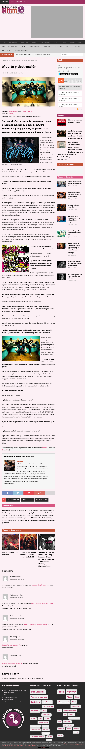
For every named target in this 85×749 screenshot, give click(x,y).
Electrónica (58, 46)
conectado (20, 678)
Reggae (69, 728)
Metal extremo (27, 111)
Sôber (40, 719)
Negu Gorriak (46, 715)
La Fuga (47, 719)
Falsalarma (45, 726)
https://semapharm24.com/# (12, 663)
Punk (73, 702)
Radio (80, 42)
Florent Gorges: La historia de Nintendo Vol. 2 (74, 233)
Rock (3, 46)
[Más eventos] (62, 159)
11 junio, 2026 (72, 268)
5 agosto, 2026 (73, 237)
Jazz (65, 714)
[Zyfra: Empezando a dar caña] (10, 542)
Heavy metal (63, 702)
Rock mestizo (67, 722)
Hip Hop (71, 692)
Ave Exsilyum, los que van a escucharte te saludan (75, 276)
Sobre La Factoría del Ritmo (19, 2)
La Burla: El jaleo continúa (73, 206)
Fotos (55, 42)
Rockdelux (47, 702)
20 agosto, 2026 (73, 186)
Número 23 (45, 448)
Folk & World (76, 46)
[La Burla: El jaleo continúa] (61, 207)
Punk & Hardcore (34, 46)
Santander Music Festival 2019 (37, 737)
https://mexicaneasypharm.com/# (42, 603)
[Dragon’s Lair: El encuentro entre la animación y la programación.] (61, 219)
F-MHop (11, 114)
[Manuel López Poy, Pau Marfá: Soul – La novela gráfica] (61, 195)
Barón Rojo (35, 702)
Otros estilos (6, 51)
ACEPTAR (43, 747)
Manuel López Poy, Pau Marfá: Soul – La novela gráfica (74, 195)
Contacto (5, 2)
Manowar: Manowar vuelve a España (75, 121)
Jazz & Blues (47, 46)
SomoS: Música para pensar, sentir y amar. (75, 182)
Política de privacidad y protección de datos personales (15, 691)
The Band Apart (41, 500)
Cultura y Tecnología (21, 51)
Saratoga (49, 740)
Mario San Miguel (43, 722)
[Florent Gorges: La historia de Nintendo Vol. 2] (61, 233)
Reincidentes (45, 733)
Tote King (49, 736)
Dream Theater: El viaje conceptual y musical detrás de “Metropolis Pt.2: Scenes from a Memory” (74, 248)
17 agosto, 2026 (73, 199)
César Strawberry (35, 730)
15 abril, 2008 (9, 73)
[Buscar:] (72, 54)
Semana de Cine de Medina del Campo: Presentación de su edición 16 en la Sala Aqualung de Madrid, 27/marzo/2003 (46, 559)
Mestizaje (76, 732)
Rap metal (76, 728)
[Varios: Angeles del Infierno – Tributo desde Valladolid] (28, 542)
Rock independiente (70, 710)
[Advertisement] (58, 21)
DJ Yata (33, 719)
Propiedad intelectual (10, 697)
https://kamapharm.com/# (11, 645)
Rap (77, 697)
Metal (24, 46)
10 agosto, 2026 (73, 225)
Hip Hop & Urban (13, 46)
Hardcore (72, 714)
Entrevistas (13, 42)
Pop (67, 46)
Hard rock (60, 735)
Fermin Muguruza (39, 697)
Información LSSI (9, 699)
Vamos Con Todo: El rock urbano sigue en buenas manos (75, 264)
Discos (34, 42)
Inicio (4, 42)
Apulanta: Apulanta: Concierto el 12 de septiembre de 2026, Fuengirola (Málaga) (75, 135)
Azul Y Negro (45, 730)
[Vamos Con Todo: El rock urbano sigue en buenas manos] (61, 264)
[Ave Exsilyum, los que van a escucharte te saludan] (61, 276)
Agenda (72, 42)
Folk (59, 722)
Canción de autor (68, 725)
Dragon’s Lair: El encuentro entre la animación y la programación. (74, 219)
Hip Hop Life (48, 706)
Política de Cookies (9, 695)
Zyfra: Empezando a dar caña (10, 553)
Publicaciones (45, 42)
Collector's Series (35, 726)
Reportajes (25, 42)
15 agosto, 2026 (73, 210)
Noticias (63, 42)
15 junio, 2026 (72, 255)
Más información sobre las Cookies (14, 702)
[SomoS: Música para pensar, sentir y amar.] (61, 184)
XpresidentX (35, 711)
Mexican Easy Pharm (39, 585)
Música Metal (13, 111)
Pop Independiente (74, 718)
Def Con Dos (37, 692)
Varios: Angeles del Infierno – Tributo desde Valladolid (28, 555)
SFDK (44, 711)
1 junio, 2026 (72, 281)
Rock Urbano (61, 728)
